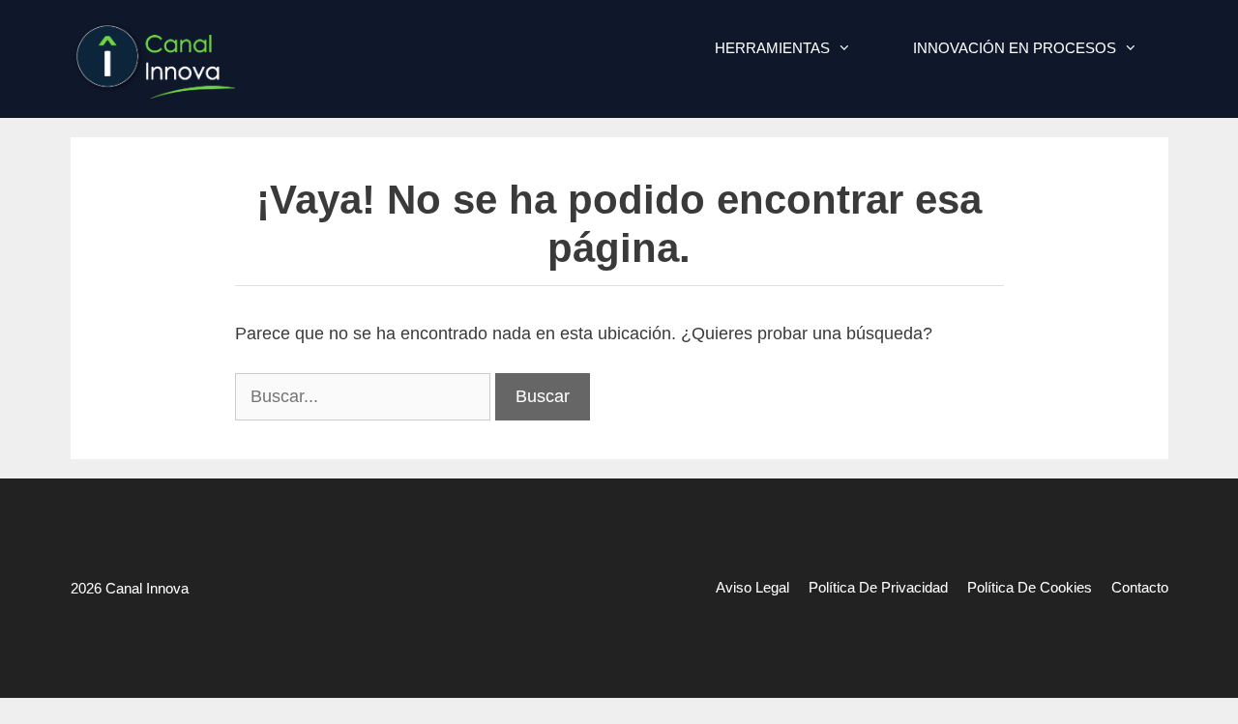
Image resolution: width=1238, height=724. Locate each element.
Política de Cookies (1029, 587)
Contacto (1139, 587)
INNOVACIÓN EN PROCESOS (1014, 48)
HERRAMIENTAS (772, 48)
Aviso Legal (752, 587)
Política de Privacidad (878, 587)
